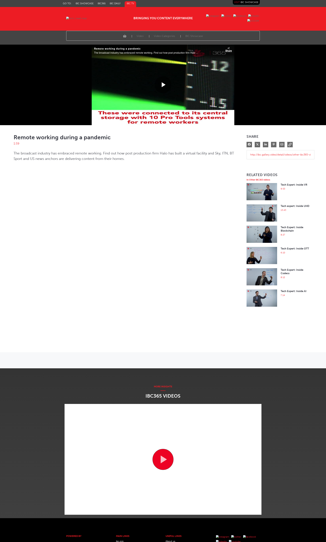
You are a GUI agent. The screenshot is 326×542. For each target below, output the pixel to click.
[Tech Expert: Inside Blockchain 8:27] (262, 243)
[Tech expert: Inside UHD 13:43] (262, 222)
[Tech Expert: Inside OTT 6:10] (262, 265)
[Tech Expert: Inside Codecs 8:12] (262, 286)
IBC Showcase (85, 3)
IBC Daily (115, 3)
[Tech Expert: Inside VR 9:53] (262, 201)
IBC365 (102, 3)
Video (140, 36)
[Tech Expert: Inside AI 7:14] (262, 307)
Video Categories (164, 36)
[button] (290, 144)
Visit (246, 2)
